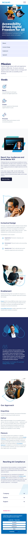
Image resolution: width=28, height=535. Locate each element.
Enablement (5, 51)
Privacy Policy (17, 519)
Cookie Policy (11, 519)
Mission (4, 43)
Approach (5, 55)
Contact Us (6, 510)
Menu (24, 2)
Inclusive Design (6, 47)
